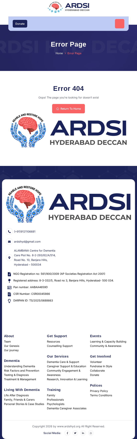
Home (59, 53)
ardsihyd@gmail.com (27, 241)
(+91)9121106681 (24, 231)
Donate (20, 23)
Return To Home (70, 108)
